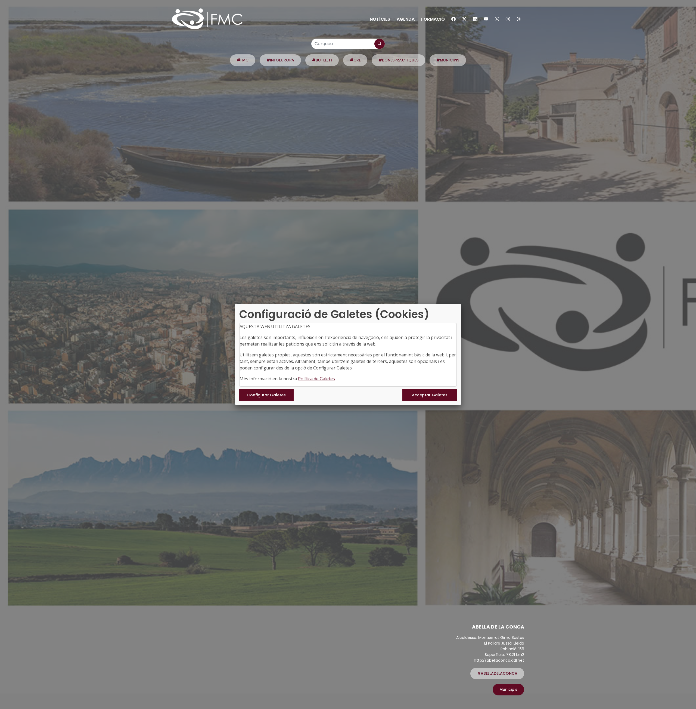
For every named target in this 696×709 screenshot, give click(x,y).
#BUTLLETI (322, 60)
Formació (433, 19)
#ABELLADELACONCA (497, 673)
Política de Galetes (316, 379)
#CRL (355, 60)
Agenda (406, 19)
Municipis (508, 689)
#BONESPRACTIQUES (398, 60)
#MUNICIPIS (447, 60)
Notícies (380, 19)
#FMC (242, 60)
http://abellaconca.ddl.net (499, 660)
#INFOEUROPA (280, 60)
